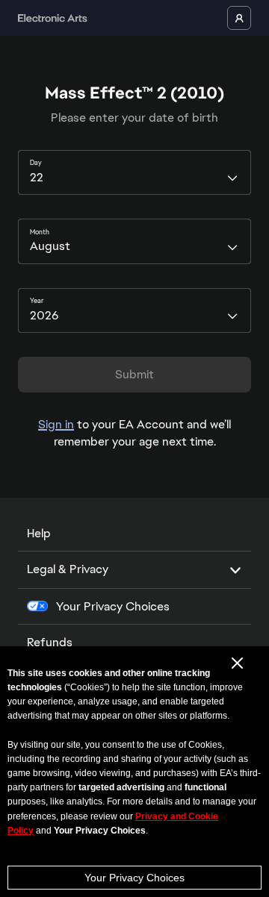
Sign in (56, 424)
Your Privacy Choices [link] (113, 607)
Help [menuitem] (39, 533)
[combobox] (134, 172)
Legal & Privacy (67, 569)
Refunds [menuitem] (49, 642)
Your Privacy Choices (134, 878)
